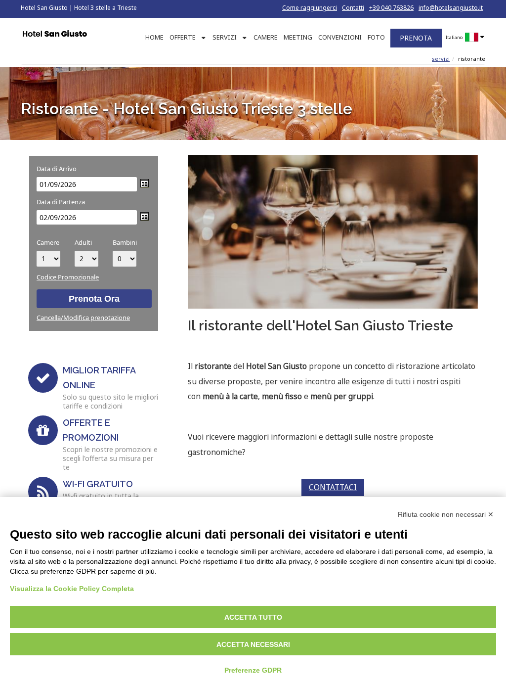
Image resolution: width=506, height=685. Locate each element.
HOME (154, 37)
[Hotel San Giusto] (54, 34)
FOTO (376, 37)
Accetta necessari (253, 644)
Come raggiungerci (309, 7)
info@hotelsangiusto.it (451, 7)
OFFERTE (182, 37)
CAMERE (265, 37)
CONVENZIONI (340, 37)
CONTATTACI (333, 487)
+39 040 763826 (391, 7)
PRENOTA (416, 38)
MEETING (298, 37)
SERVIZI (224, 37)
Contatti (353, 7)
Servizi (441, 58)
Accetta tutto (253, 617)
